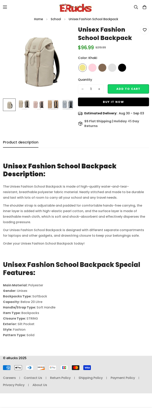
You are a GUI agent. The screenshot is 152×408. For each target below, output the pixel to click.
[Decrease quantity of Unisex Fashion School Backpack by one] (82, 89)
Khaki (82, 68)
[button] (144, 7)
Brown (102, 68)
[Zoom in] (65, 32)
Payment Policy (123, 378)
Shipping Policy (91, 378)
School (56, 19)
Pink (92, 68)
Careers (9, 378)
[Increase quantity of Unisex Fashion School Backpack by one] (99, 89)
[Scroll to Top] (144, 386)
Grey (112, 68)
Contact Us (33, 378)
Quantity (85, 79)
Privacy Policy (14, 385)
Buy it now (113, 102)
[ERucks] (76, 7)
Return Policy (60, 378)
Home (38, 19)
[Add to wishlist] (144, 30)
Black (122, 68)
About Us (39, 385)
